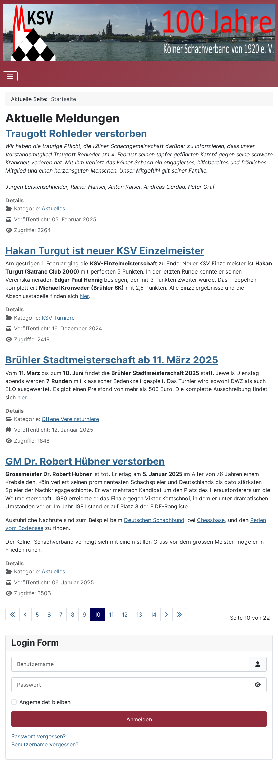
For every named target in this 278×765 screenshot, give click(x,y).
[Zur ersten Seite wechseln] (12, 614)
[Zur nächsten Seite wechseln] (166, 614)
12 (125, 614)
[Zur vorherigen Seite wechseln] (25, 614)
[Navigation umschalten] (10, 76)
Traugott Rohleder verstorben (76, 133)
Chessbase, (211, 520)
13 (139, 614)
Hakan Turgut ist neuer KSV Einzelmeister (104, 251)
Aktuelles (53, 208)
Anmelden (139, 719)
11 (111, 614)
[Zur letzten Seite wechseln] (179, 614)
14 (153, 614)
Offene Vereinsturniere (70, 419)
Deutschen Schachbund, (155, 520)
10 (97, 614)
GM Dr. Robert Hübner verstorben (85, 461)
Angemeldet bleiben (45, 702)
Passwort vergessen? (38, 736)
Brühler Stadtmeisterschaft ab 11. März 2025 (111, 360)
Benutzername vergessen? (44, 744)
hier (84, 296)
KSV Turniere (58, 317)
